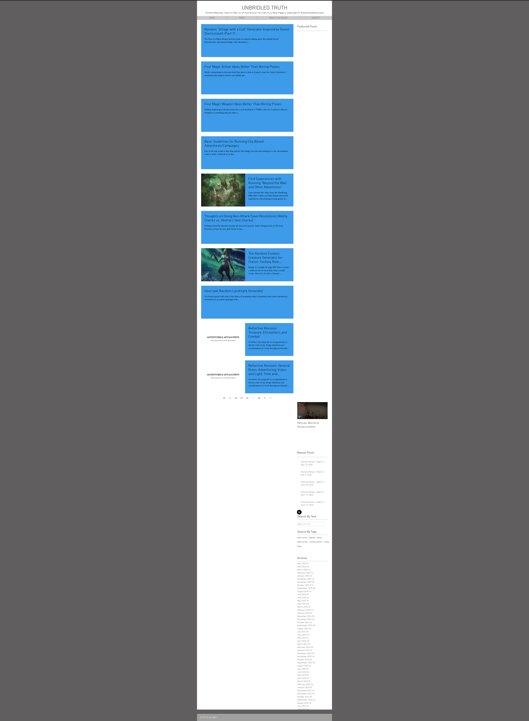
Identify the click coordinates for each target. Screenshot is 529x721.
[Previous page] (229, 397)
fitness (319, 538)
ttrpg (299, 546)
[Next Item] (323, 411)
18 (259, 398)
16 (247, 398)
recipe (326, 542)
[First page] (224, 397)
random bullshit (315, 542)
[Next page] (264, 397)
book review (302, 538)
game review (302, 542)
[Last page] (270, 397)
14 (236, 398)
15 (241, 398)
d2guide (312, 538)
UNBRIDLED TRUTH (264, 8)
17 (253, 398)
